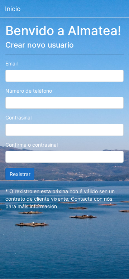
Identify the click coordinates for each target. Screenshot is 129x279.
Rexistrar (20, 174)
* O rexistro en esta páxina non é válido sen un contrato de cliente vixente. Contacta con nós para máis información (60, 198)
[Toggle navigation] (115, 9)
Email (11, 63)
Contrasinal (18, 117)
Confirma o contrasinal (31, 145)
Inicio (12, 9)
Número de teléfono (28, 91)
